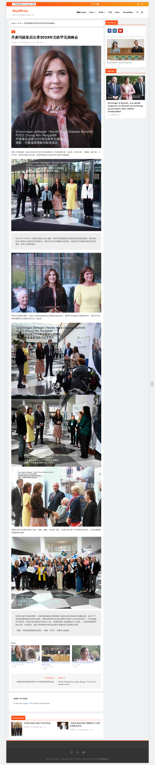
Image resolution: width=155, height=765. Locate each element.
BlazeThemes (104, 759)
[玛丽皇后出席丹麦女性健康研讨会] (86, 653)
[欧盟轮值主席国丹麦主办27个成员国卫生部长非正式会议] (56, 653)
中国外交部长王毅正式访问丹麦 (37, 723)
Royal (91, 12)
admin (15, 42)
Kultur (117, 12)
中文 (110, 12)
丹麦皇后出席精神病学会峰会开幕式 (23, 662)
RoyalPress (20, 11)
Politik (101, 12)
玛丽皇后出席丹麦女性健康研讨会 (83, 662)
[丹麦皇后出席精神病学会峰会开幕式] (25, 653)
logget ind (26, 703)
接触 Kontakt (81, 12)
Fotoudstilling (128, 12)
